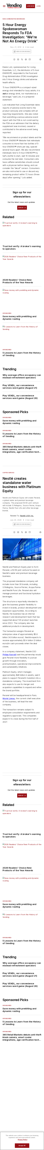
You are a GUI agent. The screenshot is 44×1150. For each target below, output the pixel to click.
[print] (40, 59)
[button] (4, 6)
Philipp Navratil (9, 654)
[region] (22, 1141)
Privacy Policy (22, 1139)
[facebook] (14, 59)
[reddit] (26, 59)
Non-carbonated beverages (14, 19)
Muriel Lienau (9, 698)
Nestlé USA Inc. (27, 516)
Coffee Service (8, 472)
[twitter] (22, 59)
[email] (30, 59)
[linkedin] (18, 59)
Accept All (22, 1145)
